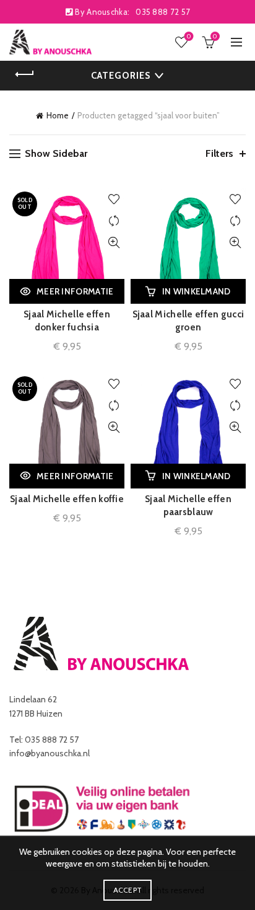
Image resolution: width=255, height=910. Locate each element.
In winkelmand (196, 291)
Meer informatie (75, 291)
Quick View (113, 243)
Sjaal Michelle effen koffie (67, 499)
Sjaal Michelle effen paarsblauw (188, 505)
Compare (113, 221)
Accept (127, 890)
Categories (120, 75)
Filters (219, 153)
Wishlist (189, 36)
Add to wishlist (113, 199)
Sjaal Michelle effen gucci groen (188, 321)
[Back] (24, 74)
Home (57, 115)
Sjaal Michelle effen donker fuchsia (67, 321)
